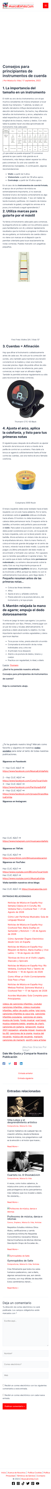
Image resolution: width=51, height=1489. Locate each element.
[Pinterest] (15, 1063)
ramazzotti (30, 1026)
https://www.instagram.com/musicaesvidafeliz (25, 841)
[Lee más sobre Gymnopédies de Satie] (18, 1256)
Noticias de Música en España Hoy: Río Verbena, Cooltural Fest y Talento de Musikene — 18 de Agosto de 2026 (27, 968)
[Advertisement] (25, 37)
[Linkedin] (21, 1063)
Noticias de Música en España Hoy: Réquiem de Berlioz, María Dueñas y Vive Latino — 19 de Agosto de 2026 (28, 949)
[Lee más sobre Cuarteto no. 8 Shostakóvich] (25, 1161)
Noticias (38, 1222)
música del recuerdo (23, 1036)
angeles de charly (35, 1023)
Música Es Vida (26, 1126)
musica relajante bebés (14, 1023)
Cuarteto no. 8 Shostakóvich (23, 1174)
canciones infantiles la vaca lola (18, 1013)
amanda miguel (27, 1030)
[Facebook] (4, 1063)
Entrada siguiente (25, 1078)
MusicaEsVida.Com (29, 1479)
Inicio (3, 1472)
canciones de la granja (21, 1033)
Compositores (13, 1126)
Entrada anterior (25, 1073)
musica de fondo (11, 1020)
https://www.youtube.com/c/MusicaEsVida (24, 878)
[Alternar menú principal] (45, 5)
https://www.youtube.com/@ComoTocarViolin (25, 872)
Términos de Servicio (26, 1476)
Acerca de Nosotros (17, 1472)
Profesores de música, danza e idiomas (24, 1217)
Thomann (14, 665)
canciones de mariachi (14, 1040)
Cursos (10, 1222)
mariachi (38, 1036)
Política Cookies (35, 1472)
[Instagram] (18, 1483)
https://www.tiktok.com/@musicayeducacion (25, 858)
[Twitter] (9, 1063)
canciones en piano (32, 1017)
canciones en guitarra (13, 1026)
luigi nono (40, 1010)
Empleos (17, 1222)
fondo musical (27, 1020)
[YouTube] (37, 1483)
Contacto (41, 1476)
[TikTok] (23, 1483)
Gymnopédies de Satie (20, 1260)
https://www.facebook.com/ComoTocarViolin (25, 780)
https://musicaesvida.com (34, 889)
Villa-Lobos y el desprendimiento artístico (22, 1121)
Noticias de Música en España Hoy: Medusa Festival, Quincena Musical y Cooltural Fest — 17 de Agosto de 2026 (27, 987)
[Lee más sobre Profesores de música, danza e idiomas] (25, 1210)
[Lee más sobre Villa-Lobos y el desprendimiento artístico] (25, 1106)
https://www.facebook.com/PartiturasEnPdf (24, 787)
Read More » (12, 1146)
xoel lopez (41, 1020)
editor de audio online (23, 1010)
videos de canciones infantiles (17, 1004)
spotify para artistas (36, 1040)
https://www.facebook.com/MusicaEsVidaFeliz (25, 771)
